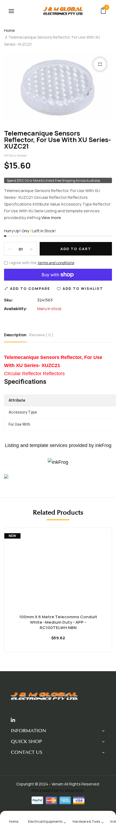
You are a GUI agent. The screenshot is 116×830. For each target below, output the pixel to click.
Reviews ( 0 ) (41, 334)
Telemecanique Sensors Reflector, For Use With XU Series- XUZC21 (57, 139)
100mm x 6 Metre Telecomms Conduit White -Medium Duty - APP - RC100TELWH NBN (58, 622)
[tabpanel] (58, 593)
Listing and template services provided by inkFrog (58, 445)
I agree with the (41, 262)
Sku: (8, 300)
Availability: (15, 309)
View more (51, 217)
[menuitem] (14, 821)
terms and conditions (55, 262)
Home (9, 30)
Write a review (15, 155)
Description (15, 334)
